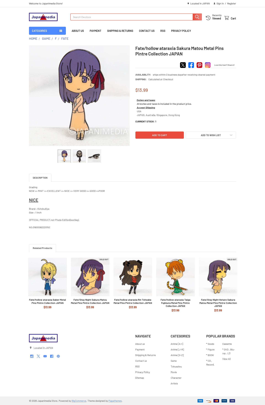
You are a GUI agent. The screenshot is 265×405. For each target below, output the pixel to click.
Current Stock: (145, 121)
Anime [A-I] (177, 343)
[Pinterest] (58, 356)
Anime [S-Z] (177, 355)
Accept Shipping (146, 107)
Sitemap (139, 377)
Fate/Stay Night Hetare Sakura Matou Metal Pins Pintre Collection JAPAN (218, 302)
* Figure (210, 349)
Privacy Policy (181, 30)
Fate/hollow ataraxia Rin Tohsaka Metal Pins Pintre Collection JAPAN (133, 301)
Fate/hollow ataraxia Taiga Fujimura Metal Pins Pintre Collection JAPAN (175, 302)
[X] (38, 356)
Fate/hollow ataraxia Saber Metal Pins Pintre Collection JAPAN (47, 301)
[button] (211, 135)
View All (226, 358)
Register (231, 3)
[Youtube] (45, 356)
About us (78, 30)
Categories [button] (39, 30)
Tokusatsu (176, 366)
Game (174, 360)
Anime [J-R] (177, 349)
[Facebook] (52, 356)
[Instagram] (32, 356)
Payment (95, 30)
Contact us (147, 30)
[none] (79, 95)
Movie (174, 372)
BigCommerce (79, 400)
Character (176, 377)
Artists (174, 383)
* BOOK (210, 355)
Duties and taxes (146, 100)
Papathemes (115, 400)
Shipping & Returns (120, 30)
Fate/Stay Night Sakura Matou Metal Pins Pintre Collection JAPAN (90, 301)
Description (40, 177)
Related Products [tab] (42, 248)
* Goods (210, 343)
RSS (162, 30)
